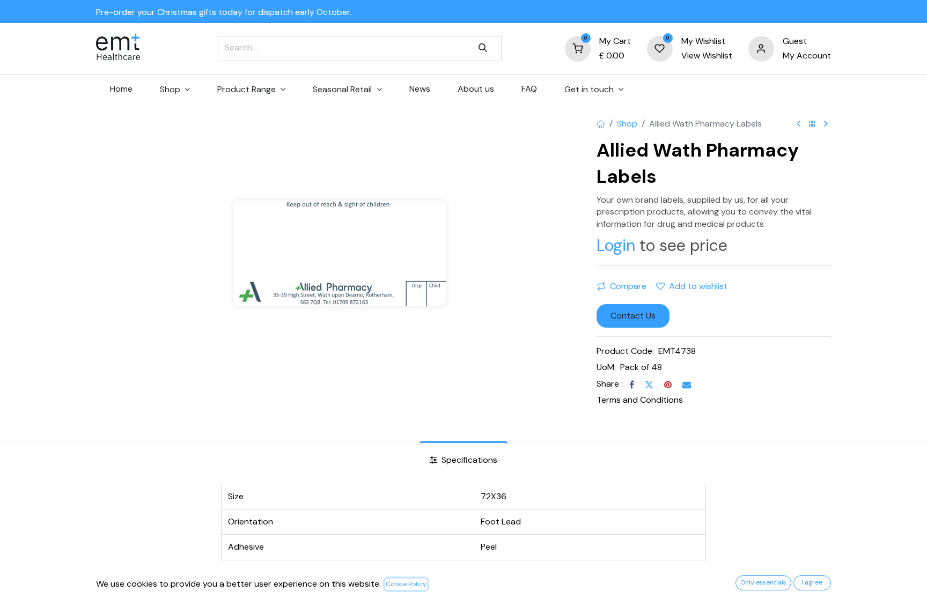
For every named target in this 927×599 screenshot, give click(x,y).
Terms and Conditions (640, 399)
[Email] (686, 384)
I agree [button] (811, 582)
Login (616, 245)
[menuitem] (121, 89)
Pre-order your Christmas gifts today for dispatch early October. (223, 12)
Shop (627, 123)
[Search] (483, 48)
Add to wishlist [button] (698, 286)
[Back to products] (812, 124)
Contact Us (633, 315)
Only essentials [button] (763, 582)
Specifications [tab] (468, 459)
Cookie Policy (406, 584)
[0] (578, 48)
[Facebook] (631, 384)
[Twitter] (649, 384)
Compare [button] (628, 286)
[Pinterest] (668, 384)
